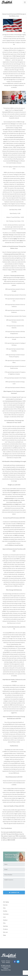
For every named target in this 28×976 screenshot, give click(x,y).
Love (4, 917)
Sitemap (8, 962)
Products (5, 929)
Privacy (8, 961)
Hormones (6, 914)
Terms (3, 962)
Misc (4, 923)
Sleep (4, 935)
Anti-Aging (6, 902)
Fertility (5, 911)
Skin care (5, 932)
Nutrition (5, 926)
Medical (5, 920)
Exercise (5, 905)
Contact (3, 961)
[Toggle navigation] (25, 2)
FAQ (4, 908)
